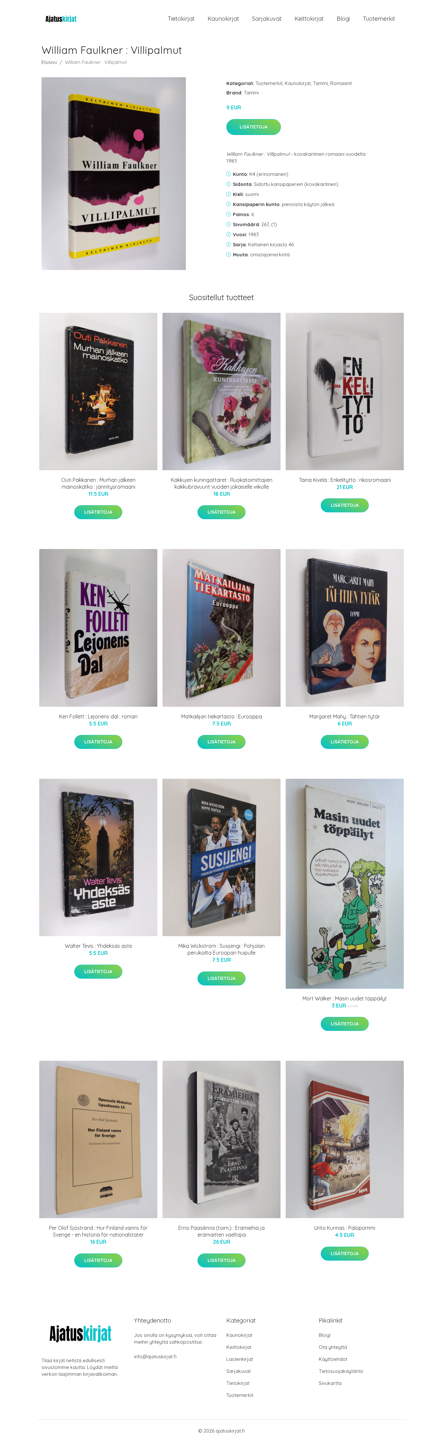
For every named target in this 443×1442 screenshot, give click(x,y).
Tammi (320, 83)
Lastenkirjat (239, 1359)
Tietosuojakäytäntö (341, 1371)
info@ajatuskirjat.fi (155, 1356)
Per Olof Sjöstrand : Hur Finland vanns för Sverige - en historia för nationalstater (98, 1231)
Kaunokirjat (223, 18)
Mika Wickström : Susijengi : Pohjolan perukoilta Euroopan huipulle (221, 949)
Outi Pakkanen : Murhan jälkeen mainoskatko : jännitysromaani (98, 483)
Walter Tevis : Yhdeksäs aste (98, 946)
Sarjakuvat (266, 18)
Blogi (343, 18)
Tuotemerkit (379, 18)
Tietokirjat (181, 18)
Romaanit (341, 83)
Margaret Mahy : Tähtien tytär (344, 716)
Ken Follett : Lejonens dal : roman (98, 716)
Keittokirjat (309, 18)
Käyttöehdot (333, 1359)
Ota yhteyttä (333, 1347)
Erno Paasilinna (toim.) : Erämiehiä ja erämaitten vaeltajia (221, 1231)
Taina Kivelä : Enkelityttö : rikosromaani (345, 480)
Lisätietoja (254, 127)
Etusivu (49, 62)
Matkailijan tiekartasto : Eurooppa (221, 716)
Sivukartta (330, 1383)
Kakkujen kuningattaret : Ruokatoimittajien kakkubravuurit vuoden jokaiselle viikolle (221, 483)
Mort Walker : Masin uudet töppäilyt (345, 998)
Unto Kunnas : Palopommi (344, 1228)
